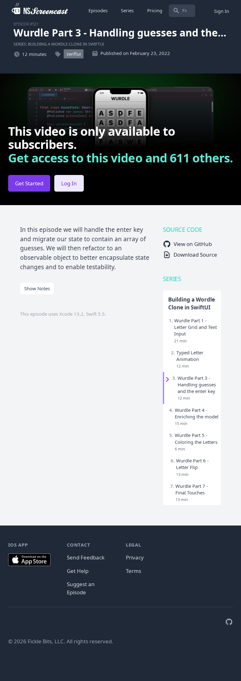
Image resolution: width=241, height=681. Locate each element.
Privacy (135, 557)
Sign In (221, 11)
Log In (69, 183)
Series (127, 10)
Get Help (77, 571)
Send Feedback (85, 557)
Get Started (29, 183)
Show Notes (37, 288)
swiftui (74, 54)
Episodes (98, 10)
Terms (133, 571)
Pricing (154, 10)
